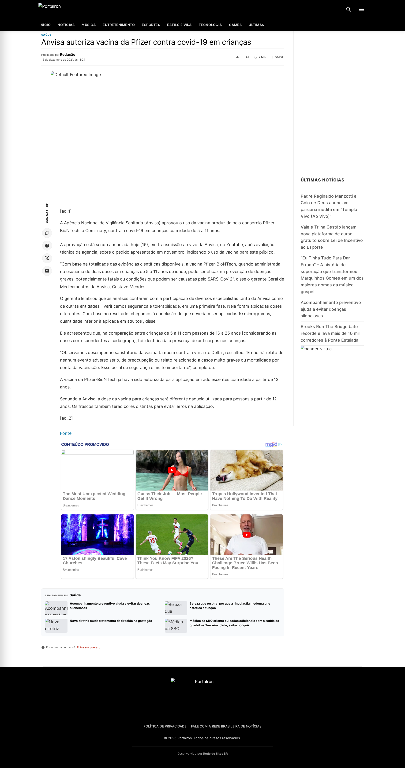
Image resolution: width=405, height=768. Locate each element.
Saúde (46, 34)
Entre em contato (88, 647)
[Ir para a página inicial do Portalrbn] (67, 9)
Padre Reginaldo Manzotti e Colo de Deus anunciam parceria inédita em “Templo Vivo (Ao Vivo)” (329, 206)
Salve (279, 57)
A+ (247, 57)
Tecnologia (210, 25)
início (45, 25)
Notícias (66, 25)
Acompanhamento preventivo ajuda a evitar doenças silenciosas (331, 309)
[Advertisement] (332, 101)
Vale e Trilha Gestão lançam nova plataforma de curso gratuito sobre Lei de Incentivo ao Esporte (332, 237)
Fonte (65, 433)
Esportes (151, 25)
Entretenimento (119, 25)
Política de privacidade (164, 726)
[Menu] (361, 9)
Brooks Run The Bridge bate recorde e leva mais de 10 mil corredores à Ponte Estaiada (330, 333)
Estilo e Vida (179, 25)
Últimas (256, 25)
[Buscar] (349, 9)
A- (238, 57)
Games (235, 25)
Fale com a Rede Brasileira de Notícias (226, 726)
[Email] (47, 271)
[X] (47, 258)
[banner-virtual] (332, 386)
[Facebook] (47, 246)
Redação (67, 54)
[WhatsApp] (47, 233)
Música (89, 25)
